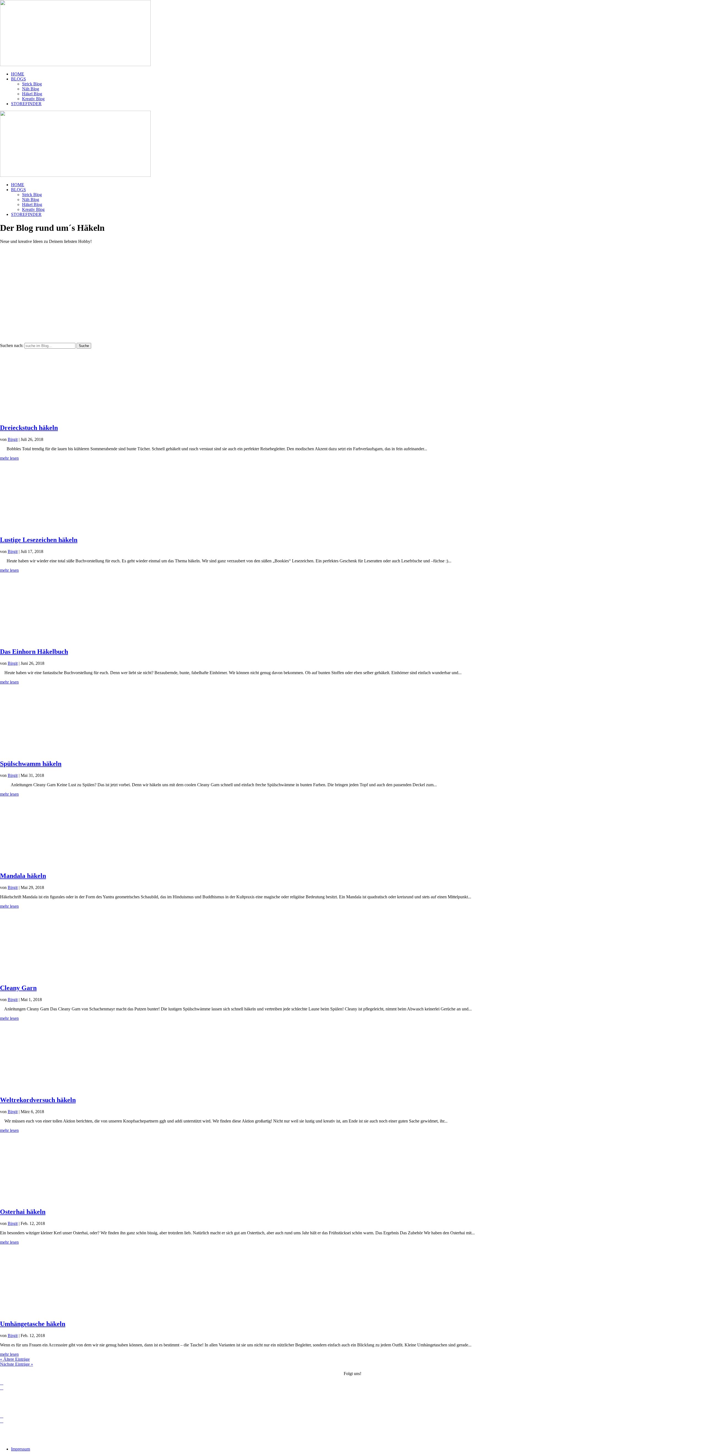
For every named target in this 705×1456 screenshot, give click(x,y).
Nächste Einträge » (16, 1364)
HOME (17, 74)
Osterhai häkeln (22, 1211)
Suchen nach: (11, 345)
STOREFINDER (26, 103)
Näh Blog (30, 88)
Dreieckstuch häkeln (29, 427)
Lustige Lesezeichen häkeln (38, 539)
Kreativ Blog (33, 98)
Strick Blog (32, 84)
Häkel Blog (32, 93)
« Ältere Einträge (15, 1359)
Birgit (13, 439)
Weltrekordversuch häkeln (38, 1099)
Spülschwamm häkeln (30, 763)
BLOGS (18, 79)
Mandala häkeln (23, 875)
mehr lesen (9, 458)
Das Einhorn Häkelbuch (34, 651)
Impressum (695, 1397)
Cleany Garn (18, 987)
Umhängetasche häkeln (32, 1323)
